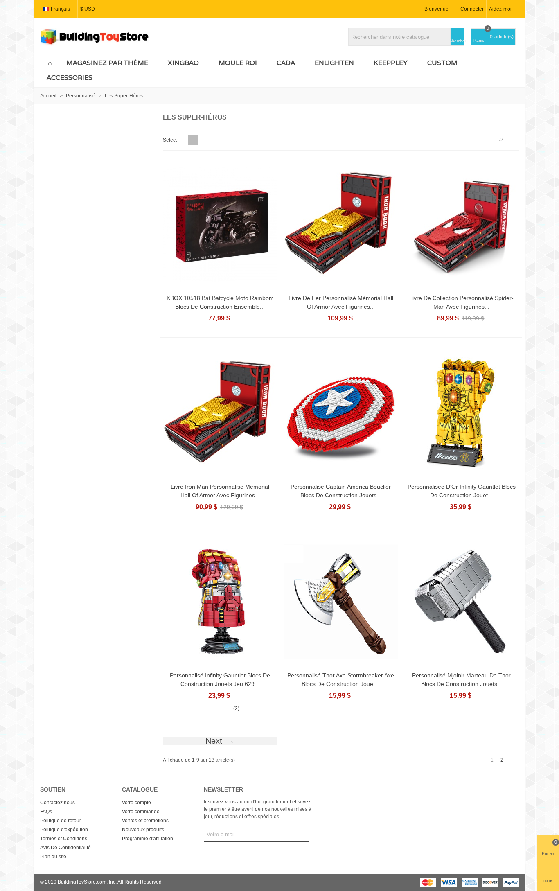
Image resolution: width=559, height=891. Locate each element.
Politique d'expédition (64, 829)
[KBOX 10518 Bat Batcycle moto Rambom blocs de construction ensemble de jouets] (220, 224)
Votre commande (141, 811)
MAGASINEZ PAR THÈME (107, 63)
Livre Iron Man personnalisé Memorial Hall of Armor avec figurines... (220, 491)
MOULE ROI (238, 63)
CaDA (286, 63)
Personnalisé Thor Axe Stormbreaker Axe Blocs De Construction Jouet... (340, 679)
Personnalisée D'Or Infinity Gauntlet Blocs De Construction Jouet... (462, 491)
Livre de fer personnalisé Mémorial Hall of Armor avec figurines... (341, 302)
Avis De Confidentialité (65, 847)
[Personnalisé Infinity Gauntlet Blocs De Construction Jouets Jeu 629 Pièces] (220, 601)
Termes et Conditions (63, 838)
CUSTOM (442, 63)
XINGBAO (183, 63)
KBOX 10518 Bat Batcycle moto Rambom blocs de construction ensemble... (220, 302)
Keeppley (391, 63)
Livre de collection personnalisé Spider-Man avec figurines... (461, 302)
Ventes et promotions (145, 820)
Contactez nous (57, 802)
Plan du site (53, 856)
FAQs (46, 811)
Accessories (69, 77)
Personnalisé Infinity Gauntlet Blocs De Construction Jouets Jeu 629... (220, 679)
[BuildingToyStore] (94, 37)
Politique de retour (60, 820)
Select (170, 140)
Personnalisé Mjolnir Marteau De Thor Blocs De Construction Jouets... (461, 679)
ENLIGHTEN (334, 63)
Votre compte (136, 802)
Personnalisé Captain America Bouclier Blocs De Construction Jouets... (341, 491)
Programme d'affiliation (147, 838)
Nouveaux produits (143, 829)
